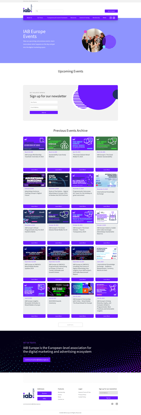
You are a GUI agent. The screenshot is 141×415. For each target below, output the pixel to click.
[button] (29, 17)
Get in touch (111, 11)
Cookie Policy (82, 397)
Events (60, 394)
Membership (61, 392)
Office (44, 398)
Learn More (34, 170)
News (59, 397)
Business (44, 393)
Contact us (61, 399)
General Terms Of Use (84, 392)
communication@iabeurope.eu (37, 360)
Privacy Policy (82, 394)
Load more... (70, 325)
